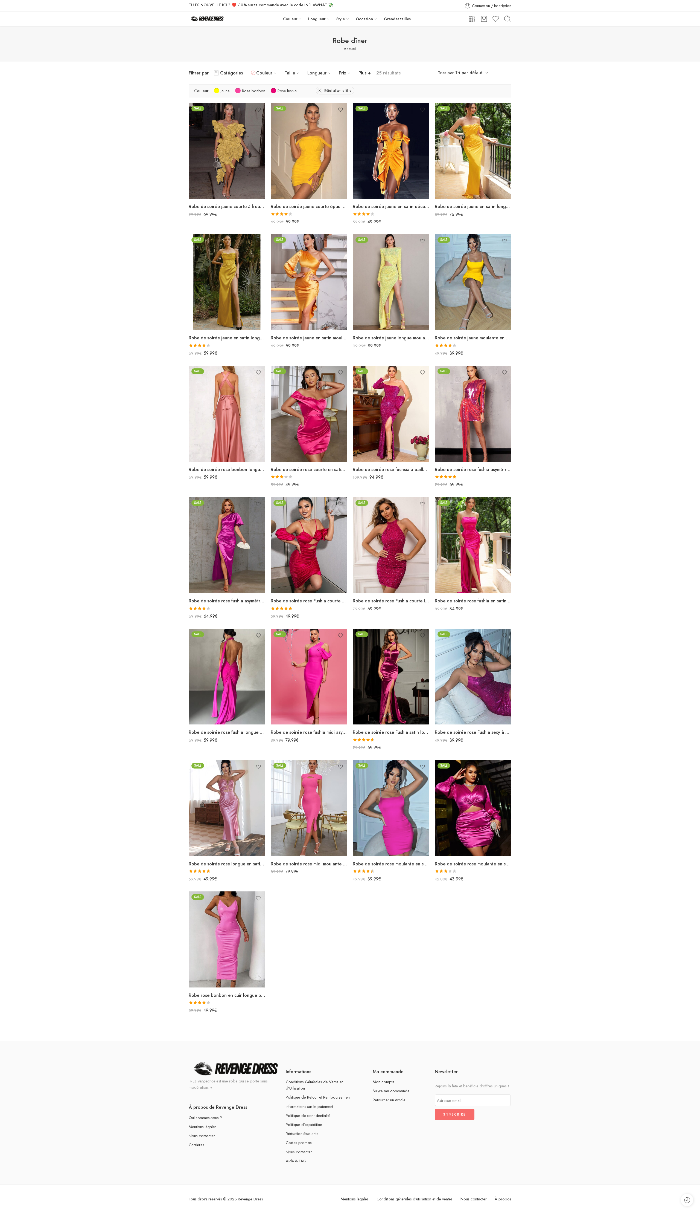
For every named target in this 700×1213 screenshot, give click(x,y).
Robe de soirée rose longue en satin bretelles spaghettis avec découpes (227, 863)
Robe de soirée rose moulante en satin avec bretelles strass (391, 863)
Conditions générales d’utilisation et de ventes (415, 1199)
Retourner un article (389, 1100)
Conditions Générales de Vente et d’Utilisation (314, 1085)
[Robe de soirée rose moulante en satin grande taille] (473, 808)
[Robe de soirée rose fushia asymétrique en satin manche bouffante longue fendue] (227, 545)
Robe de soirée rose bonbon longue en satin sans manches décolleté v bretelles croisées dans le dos (227, 469)
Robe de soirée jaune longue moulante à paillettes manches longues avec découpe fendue (391, 337)
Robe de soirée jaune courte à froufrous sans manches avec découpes (227, 206)
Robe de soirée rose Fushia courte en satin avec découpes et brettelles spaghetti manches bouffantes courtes (309, 600)
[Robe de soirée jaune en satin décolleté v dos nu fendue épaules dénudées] (391, 151)
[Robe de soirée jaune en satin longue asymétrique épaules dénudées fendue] (473, 151)
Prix (342, 73)
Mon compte (384, 1082)
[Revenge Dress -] (207, 18)
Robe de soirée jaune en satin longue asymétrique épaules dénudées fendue (473, 206)
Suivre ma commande (391, 1091)
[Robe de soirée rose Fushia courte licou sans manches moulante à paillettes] (391, 545)
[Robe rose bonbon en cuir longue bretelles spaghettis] (227, 939)
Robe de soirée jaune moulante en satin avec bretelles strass (473, 337)
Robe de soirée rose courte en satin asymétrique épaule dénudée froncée (309, 469)
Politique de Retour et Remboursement (318, 1097)
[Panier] (484, 19)
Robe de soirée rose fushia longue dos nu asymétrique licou (227, 732)
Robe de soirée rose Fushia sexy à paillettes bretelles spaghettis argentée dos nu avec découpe (473, 732)
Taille (290, 73)
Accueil (350, 48)
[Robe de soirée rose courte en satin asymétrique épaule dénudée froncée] (309, 413)
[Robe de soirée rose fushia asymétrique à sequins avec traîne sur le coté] (473, 413)
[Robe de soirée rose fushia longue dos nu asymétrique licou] (227, 676)
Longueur (316, 19)
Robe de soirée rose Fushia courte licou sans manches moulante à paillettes (391, 600)
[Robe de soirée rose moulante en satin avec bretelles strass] (391, 808)
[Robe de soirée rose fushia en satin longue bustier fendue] (473, 545)
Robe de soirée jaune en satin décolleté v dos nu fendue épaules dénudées (391, 206)
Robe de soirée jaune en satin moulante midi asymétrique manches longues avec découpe (309, 337)
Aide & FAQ (296, 1161)
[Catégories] (472, 19)
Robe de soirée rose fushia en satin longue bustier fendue (473, 600)
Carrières (196, 1145)
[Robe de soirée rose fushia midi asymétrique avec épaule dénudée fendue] (309, 676)
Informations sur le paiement (309, 1106)
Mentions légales (203, 1127)
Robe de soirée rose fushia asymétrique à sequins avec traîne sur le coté (473, 469)
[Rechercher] (507, 19)
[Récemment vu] (687, 1200)
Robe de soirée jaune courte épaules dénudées (309, 206)
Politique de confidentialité (308, 1115)
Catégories (231, 73)
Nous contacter (202, 1136)
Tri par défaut (469, 73)
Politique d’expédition (304, 1124)
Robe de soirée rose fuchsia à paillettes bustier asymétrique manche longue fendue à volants (391, 469)
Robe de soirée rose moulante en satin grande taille (473, 863)
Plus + (364, 73)
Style (340, 19)
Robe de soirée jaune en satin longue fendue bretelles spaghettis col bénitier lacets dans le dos (227, 337)
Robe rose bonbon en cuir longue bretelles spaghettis (227, 995)
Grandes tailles (397, 19)
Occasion (364, 19)
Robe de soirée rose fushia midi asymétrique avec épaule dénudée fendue (309, 732)
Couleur (290, 19)
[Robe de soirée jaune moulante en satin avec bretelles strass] (473, 282)
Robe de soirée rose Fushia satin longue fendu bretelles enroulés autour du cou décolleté (391, 732)
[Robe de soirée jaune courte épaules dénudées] (309, 151)
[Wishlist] (258, 109)
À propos (503, 1199)
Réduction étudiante (302, 1133)
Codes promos (299, 1142)
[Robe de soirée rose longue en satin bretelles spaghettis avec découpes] (227, 808)
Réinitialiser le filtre (337, 90)
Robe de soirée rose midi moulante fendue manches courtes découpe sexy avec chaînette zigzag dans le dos (309, 863)
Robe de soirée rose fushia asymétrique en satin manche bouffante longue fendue (227, 600)
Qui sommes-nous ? (205, 1117)
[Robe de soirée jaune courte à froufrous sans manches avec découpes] (227, 151)
